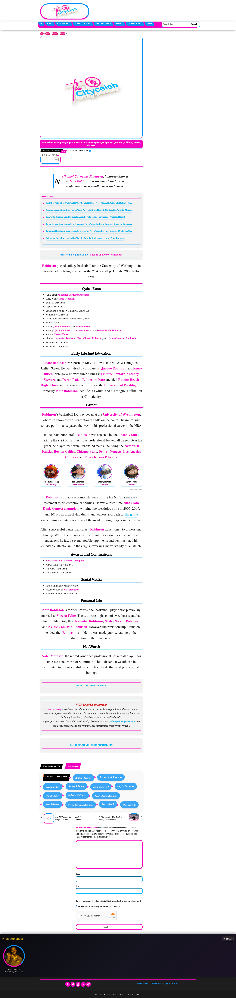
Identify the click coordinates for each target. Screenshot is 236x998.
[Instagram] (83, 984)
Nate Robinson (53, 804)
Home (50, 23)
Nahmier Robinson (77, 795)
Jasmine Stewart (101, 786)
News (119, 23)
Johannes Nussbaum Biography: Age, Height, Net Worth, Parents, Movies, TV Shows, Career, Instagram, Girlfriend (89, 230)
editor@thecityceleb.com (122, 721)
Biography (63, 23)
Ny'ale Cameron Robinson (80, 804)
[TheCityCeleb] (41, 24)
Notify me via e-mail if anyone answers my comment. (99, 906)
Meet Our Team (103, 23)
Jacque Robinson (76, 786)
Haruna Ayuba (82, 151)
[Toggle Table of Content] (54, 159)
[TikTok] (88, 984)
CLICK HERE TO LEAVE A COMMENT (90, 686)
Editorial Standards (115, 994)
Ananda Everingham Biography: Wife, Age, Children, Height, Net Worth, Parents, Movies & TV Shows (89, 209)
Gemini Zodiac (53, 786)
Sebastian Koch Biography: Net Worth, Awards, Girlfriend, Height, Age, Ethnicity (85, 238)
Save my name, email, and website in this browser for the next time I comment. (108, 901)
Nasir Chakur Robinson (106, 795)
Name (78, 874)
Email (78, 886)
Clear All (227, 939)
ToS (129, 994)
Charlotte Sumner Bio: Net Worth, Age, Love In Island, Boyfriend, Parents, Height (85, 216)
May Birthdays (53, 795)
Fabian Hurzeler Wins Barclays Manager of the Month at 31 (110, 818)
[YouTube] (78, 984)
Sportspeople (62, 33)
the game (131, 514)
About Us (98, 994)
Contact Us (134, 23)
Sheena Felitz (129, 804)
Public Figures (54, 33)
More (149, 23)
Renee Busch (108, 804)
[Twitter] (72, 984)
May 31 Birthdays (125, 786)
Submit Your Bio (83, 23)
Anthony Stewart (83, 777)
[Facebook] (67, 984)
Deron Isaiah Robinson (111, 777)
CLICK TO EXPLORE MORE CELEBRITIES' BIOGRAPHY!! (91, 745)
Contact (138, 994)
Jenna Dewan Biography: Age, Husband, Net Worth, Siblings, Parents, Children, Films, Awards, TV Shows (89, 224)
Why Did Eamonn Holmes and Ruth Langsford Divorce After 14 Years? (68, 818)
